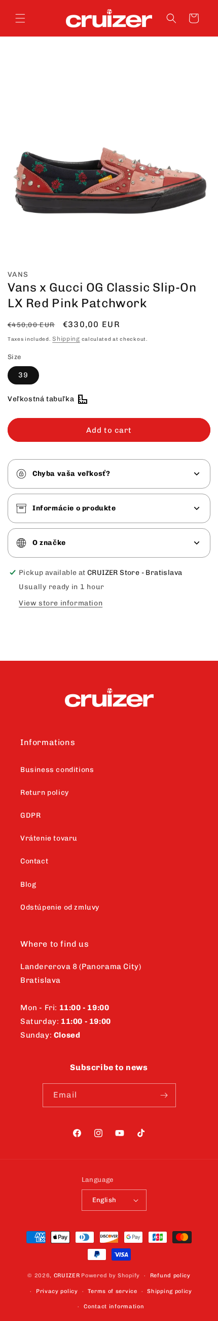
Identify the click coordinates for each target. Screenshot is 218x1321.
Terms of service (112, 1291)
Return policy (44, 792)
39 (23, 375)
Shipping (66, 338)
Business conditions (57, 769)
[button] (20, 18)
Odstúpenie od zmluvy (59, 907)
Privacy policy (57, 1291)
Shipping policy (169, 1291)
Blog (28, 884)
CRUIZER (67, 1275)
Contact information (114, 1306)
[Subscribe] (164, 1095)
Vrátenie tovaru (49, 838)
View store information (60, 603)
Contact (34, 861)
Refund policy (170, 1275)
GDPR (30, 815)
